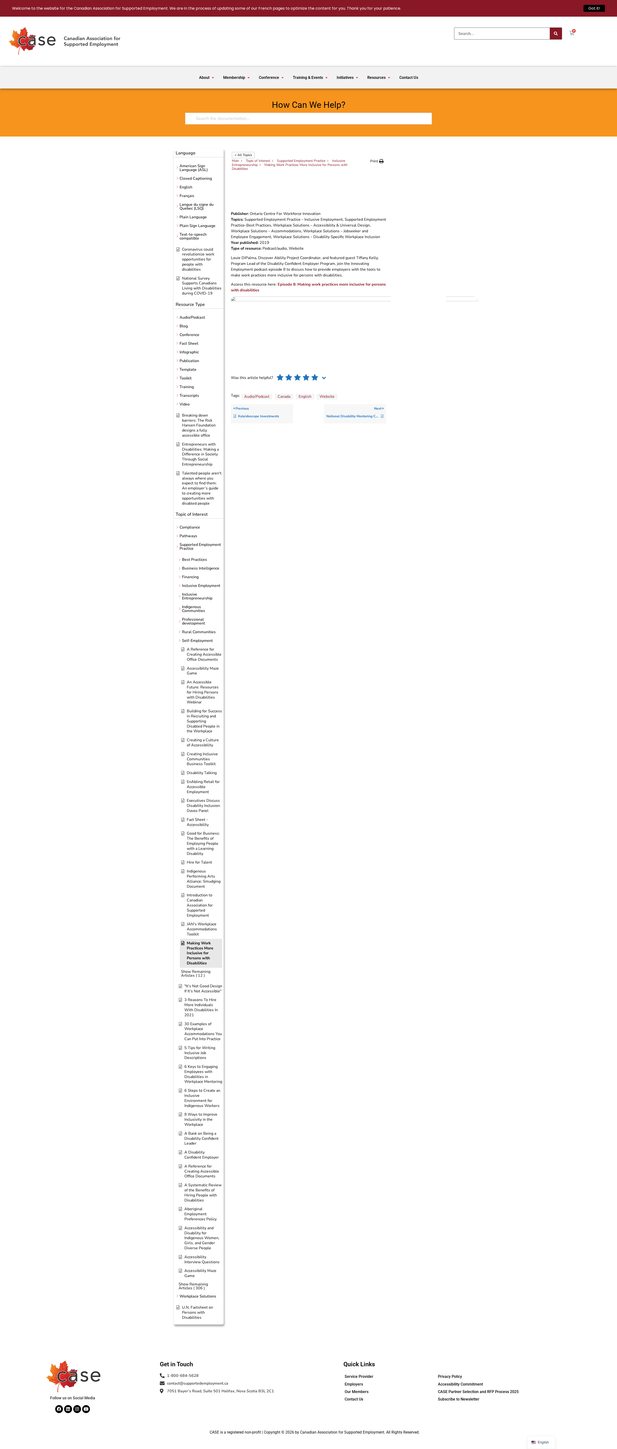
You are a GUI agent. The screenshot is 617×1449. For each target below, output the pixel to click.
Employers (354, 1384)
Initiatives (345, 77)
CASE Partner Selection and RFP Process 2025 (478, 1391)
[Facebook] (59, 1409)
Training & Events (308, 77)
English (305, 396)
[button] (206, 77)
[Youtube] (86, 1409)
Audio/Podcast (256, 396)
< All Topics (243, 155)
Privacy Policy (450, 1376)
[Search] (556, 33)
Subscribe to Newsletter (458, 1399)
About (204, 77)
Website (327, 396)
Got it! (594, 8)
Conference (269, 77)
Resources (376, 77)
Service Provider (359, 1376)
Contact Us (408, 77)
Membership (234, 77)
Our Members (357, 1391)
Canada (284, 396)
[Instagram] (77, 1409)
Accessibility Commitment (460, 1384)
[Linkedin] (68, 1409)
